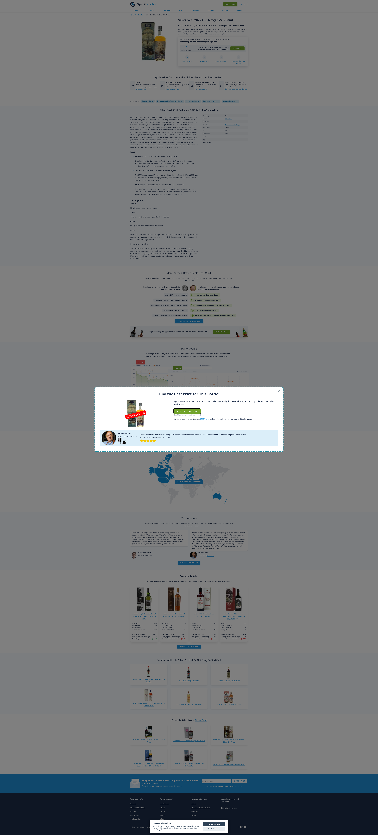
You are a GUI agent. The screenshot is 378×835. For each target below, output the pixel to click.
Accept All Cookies (214, 824)
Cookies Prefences (214, 829)
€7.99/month (204, 419)
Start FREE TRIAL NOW (187, 411)
